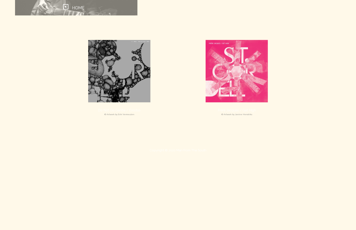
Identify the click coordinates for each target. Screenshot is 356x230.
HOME (78, 7)
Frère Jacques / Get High (237, 110)
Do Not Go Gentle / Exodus (119, 110)
